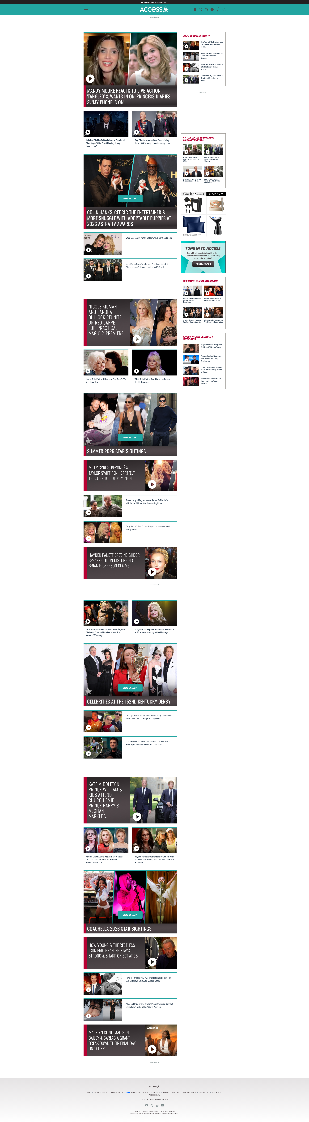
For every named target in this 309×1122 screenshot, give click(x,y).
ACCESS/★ (154, 9)
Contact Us (204, 1093)
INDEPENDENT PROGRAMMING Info (154, 1099)
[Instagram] (206, 9)
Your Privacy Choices (139, 1093)
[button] (85, 9)
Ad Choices (216, 1093)
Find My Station (189, 1093)
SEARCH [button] (224, 9)
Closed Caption (100, 1093)
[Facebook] (195, 9)
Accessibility (154, 1095)
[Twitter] (200, 9)
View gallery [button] (130, 198)
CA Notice (156, 1093)
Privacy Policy (117, 1093)
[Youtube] (212, 9)
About (88, 1093)
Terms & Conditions (171, 1093)
